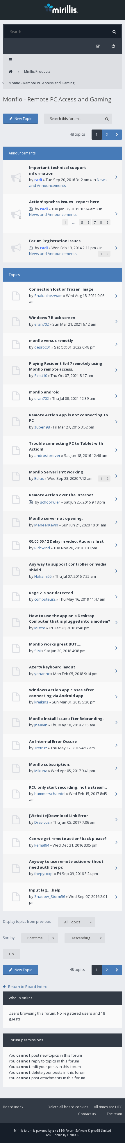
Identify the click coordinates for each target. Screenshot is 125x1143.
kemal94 (41, 845)
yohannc (42, 673)
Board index (13, 1106)
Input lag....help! (45, 890)
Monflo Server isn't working (56, 472)
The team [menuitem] (114, 1113)
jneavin (40, 725)
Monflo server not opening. (56, 518)
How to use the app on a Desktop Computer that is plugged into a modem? (69, 618)
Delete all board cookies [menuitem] (68, 1106)
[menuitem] (113, 46)
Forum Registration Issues (55, 240)
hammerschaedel (49, 793)
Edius (39, 478)
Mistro (39, 627)
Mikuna (40, 770)
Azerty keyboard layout (52, 667)
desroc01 (42, 347)
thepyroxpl (43, 873)
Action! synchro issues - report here (64, 201)
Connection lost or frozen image (61, 289)
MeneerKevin (46, 525)
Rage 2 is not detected (51, 592)
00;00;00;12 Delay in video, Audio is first (66, 541)
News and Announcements (53, 214)
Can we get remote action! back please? (68, 838)
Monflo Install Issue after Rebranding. (66, 718)
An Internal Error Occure (53, 741)
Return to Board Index (27, 986)
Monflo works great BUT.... (55, 644)
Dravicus (42, 822)
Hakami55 (43, 576)
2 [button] (107, 134)
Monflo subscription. (49, 764)
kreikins (41, 702)
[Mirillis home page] (62, 8)
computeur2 (45, 599)
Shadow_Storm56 (49, 896)
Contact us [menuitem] (87, 1113)
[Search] (114, 31)
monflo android (44, 392)
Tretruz (40, 747)
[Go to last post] (116, 177)
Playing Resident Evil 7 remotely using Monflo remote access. (65, 366)
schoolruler (50, 502)
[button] (117, 135)
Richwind (42, 547)
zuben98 (42, 427)
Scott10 (40, 375)
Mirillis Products (37, 71)
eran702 (41, 324)
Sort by (23, 937)
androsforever (47, 455)
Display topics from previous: (41, 921)
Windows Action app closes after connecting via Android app (61, 692)
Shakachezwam (48, 295)
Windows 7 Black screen (52, 317)
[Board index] (10, 71)
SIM (37, 650)
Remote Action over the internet (61, 494)
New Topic (23, 118)
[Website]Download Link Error (58, 815)
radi (38, 179)
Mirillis (18, 1131)
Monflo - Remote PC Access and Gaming (41, 83)
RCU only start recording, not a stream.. (68, 787)
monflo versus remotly (51, 340)
